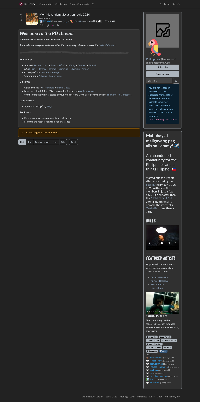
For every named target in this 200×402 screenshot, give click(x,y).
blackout (151, 185)
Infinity (71, 65)
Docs (152, 397)
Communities (46, 4)
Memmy (42, 69)
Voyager (56, 72)
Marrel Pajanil (158, 284)
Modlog (163, 351)
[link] (48, 25)
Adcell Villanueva (159, 277)
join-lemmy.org (172, 397)
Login (167, 4)
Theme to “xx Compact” (119, 95)
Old (63, 142)
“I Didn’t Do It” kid (162, 198)
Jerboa (37, 65)
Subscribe (163, 67)
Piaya (49, 106)
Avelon (85, 69)
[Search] (160, 4)
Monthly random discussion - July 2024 (64, 14)
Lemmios (63, 69)
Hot (22, 142)
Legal (132, 397)
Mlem (32, 69)
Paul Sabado (157, 288)
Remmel (52, 69)
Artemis (43, 76)
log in (37, 132)
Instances (142, 397)
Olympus (75, 69)
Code (159, 397)
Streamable (48, 88)
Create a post (163, 74)
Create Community (79, 4)
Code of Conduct (107, 45)
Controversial (42, 142)
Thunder (45, 72)
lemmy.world (44, 18)
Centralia (151, 208)
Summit (93, 65)
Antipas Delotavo (160, 281)
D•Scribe (30, 4)
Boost (54, 65)
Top (29, 142)
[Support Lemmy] (92, 4)
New (55, 142)
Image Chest (63, 88)
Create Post (61, 4)
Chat (73, 142)
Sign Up (176, 4)
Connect (82, 65)
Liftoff (62, 65)
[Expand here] (32, 19)
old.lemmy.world (87, 91)
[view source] (57, 25)
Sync (45, 65)
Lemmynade (55, 76)
